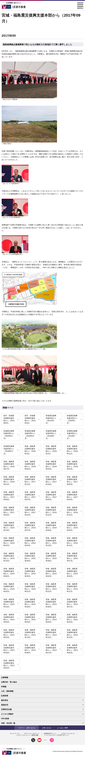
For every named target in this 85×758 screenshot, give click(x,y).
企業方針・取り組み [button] (9, 682)
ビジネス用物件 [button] (7, 714)
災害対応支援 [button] (6, 709)
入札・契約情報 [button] (7, 691)
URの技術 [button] (5, 718)
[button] (80, 3)
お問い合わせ (46, 728)
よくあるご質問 (62, 728)
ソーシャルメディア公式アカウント (56, 735)
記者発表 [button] (4, 696)
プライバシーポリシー (31, 733)
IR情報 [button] (3, 687)
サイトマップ (14, 733)
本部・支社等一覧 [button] (8, 723)
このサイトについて (68, 733)
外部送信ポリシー (50, 733)
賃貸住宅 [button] (4, 705)
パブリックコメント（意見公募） (28, 735)
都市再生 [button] (4, 700)
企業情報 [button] (4, 677)
